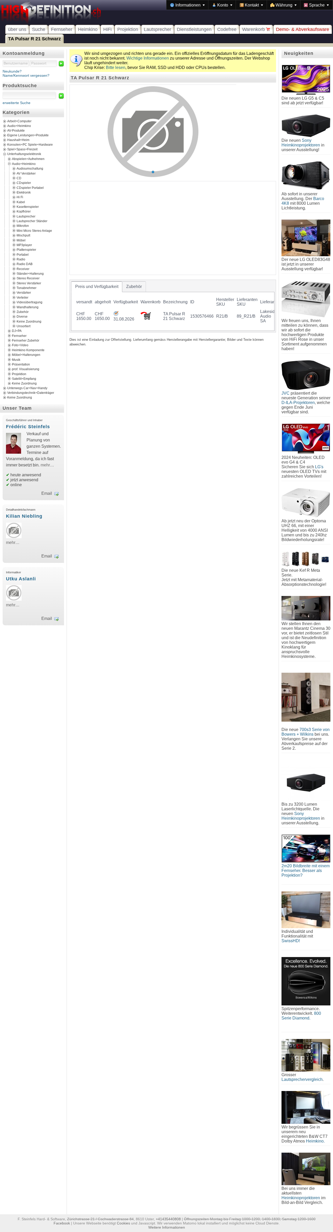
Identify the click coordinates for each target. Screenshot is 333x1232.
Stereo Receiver (28, 278)
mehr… (47, 465)
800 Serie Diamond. (301, 1015)
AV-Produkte (16, 131)
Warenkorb (254, 29)
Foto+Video (20, 345)
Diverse (22, 316)
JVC (285, 393)
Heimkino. (315, 1141)
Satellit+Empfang (24, 379)
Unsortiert (23, 326)
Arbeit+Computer (19, 121)
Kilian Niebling (24, 516)
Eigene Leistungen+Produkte (28, 135)
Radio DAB (25, 264)
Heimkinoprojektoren (300, 1198)
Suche (38, 29)
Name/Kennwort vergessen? (26, 75)
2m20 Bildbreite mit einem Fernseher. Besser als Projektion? (305, 870)
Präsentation (21, 364)
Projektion (127, 29)
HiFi (107, 29)
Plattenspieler (26, 250)
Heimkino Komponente (28, 350)
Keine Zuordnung (29, 321)
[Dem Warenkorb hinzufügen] (145, 318)
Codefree (226, 29)
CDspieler (24, 183)
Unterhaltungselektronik (24, 154)
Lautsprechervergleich (302, 1079)
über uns (17, 29)
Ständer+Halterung (30, 273)
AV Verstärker (26, 173)
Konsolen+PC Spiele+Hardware (30, 145)
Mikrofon (23, 226)
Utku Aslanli (21, 578)
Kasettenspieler (28, 207)
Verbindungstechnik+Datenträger (30, 393)
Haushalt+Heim (18, 140)
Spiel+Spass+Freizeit (22, 149)
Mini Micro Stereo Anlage (34, 230)
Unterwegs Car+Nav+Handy (27, 388)
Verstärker (24, 292)
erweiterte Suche (16, 103)
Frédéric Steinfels (28, 426)
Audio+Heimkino (19, 126)
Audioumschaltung (30, 168)
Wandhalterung (28, 307)
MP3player (24, 245)
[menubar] (249, 5)
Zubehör (23, 312)
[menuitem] (187, 5)
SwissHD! (290, 941)
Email (46, 493)
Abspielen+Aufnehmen (28, 159)
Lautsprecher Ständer (32, 221)
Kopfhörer (24, 211)
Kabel (21, 202)
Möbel (21, 240)
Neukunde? (12, 71)
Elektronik (24, 192)
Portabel (23, 254)
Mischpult (23, 235)
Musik (16, 359)
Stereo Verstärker (29, 283)
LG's (319, 467)
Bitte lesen (115, 67)
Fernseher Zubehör (25, 340)
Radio (21, 259)
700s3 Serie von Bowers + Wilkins (305, 731)
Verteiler (22, 297)
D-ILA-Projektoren (298, 402)
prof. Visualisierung (25, 369)
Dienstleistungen (194, 29)
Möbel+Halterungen (26, 355)
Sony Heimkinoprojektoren (300, 142)
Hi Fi (20, 197)
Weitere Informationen (166, 1227)
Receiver (23, 269)
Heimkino (88, 29)
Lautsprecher (157, 29)
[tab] (96, 286)
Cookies (123, 1223)
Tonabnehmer (26, 288)
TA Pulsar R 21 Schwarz (34, 38)
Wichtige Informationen (147, 58)
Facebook (62, 1223)
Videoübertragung (29, 302)
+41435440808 (168, 1219)
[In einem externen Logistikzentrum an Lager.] (115, 314)
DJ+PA (17, 331)
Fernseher (61, 29)
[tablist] (172, 306)
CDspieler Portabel (30, 187)
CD (19, 178)
